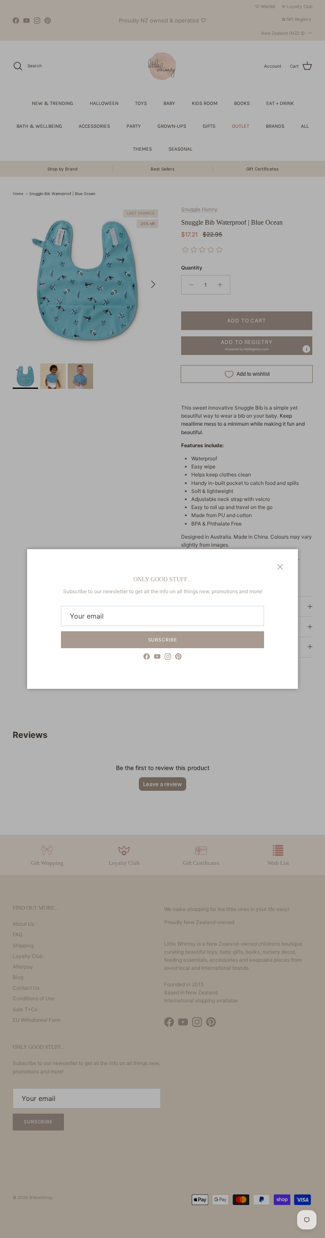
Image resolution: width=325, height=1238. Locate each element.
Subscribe (162, 640)
